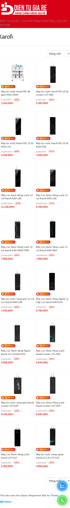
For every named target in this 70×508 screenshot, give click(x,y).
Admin (6, 501)
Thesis (54, 495)
